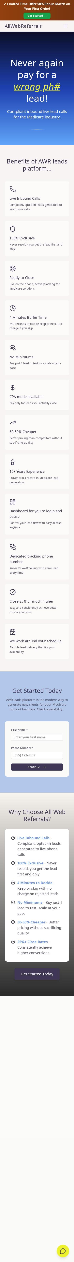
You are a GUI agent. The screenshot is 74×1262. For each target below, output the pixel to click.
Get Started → (37, 16)
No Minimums (29, 890)
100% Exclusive (30, 851)
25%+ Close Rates (32, 930)
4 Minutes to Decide (34, 871)
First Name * (19, 718)
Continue (34, 755)
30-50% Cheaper (31, 910)
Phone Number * (22, 736)
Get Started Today (37, 962)
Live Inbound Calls (33, 826)
